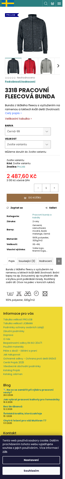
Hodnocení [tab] (45, 261)
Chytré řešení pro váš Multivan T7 (24, 420)
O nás (6, 339)
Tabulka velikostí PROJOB (17, 319)
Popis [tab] (12, 261)
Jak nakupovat (11, 354)
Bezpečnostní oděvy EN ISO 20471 (22, 343)
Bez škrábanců (12, 406)
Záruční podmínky (13, 331)
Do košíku (34, 197)
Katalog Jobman (12, 374)
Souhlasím (31, 471)
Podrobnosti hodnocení (20, 81)
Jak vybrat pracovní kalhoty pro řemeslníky (31, 399)
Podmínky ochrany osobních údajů (23, 327)
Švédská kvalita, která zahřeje (22, 413)
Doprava (8, 335)
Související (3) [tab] (27, 261)
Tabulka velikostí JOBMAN (18, 323)
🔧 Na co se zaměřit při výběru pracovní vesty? (28, 391)
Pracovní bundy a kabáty (42, 216)
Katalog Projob (11, 370)
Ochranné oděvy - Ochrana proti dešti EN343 (29, 358)
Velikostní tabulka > (18, 119)
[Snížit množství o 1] (38, 188)
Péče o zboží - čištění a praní (20, 350)
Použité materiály (13, 346)
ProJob (21, 166)
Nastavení (31, 460)
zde (4, 451)
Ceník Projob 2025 (13, 362)
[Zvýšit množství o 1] (54, 188)
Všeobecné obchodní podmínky (22, 366)
